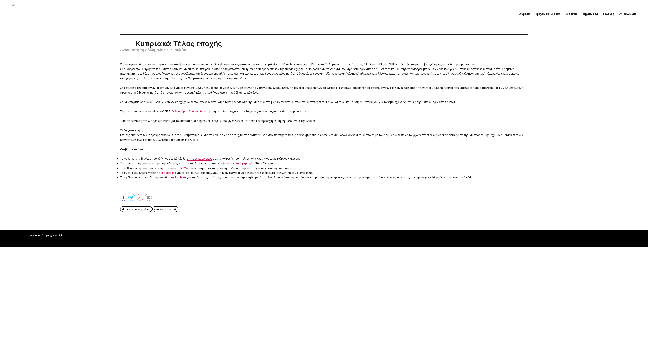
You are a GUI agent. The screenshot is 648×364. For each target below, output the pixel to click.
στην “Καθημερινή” (239, 163)
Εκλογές (608, 14)
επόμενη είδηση (164, 209)
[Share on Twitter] (131, 197)
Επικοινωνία (627, 14)
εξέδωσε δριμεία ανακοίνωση (189, 111)
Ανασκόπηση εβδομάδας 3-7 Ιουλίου (153, 49)
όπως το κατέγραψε (199, 158)
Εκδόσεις (571, 14)
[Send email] (148, 197)
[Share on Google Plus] (140, 197)
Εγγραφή (525, 14)
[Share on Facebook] (123, 197)
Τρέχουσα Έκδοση (548, 14)
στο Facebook (168, 173)
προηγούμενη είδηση (137, 209)
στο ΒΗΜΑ (181, 168)
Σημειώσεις (590, 14)
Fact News (35, 235)
